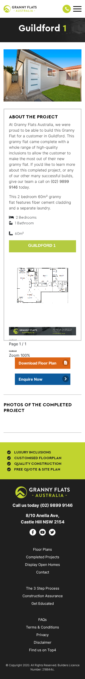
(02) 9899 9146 (56, 505)
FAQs (42, 619)
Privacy (42, 635)
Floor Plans (42, 549)
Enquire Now (30, 379)
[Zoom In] (15, 351)
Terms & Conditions (42, 627)
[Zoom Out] (11, 351)
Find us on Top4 (42, 650)
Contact (42, 572)
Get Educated (42, 603)
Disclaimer (42, 642)
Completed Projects (42, 557)
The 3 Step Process (42, 588)
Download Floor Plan (37, 363)
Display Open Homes (42, 564)
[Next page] (15, 339)
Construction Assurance (42, 596)
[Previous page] (11, 339)
